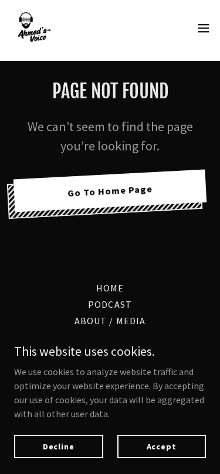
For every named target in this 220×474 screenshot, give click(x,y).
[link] (32, 28)
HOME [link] (110, 288)
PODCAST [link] (109, 304)
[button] (203, 28)
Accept (162, 446)
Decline (59, 446)
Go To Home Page (110, 191)
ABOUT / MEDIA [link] (110, 321)
